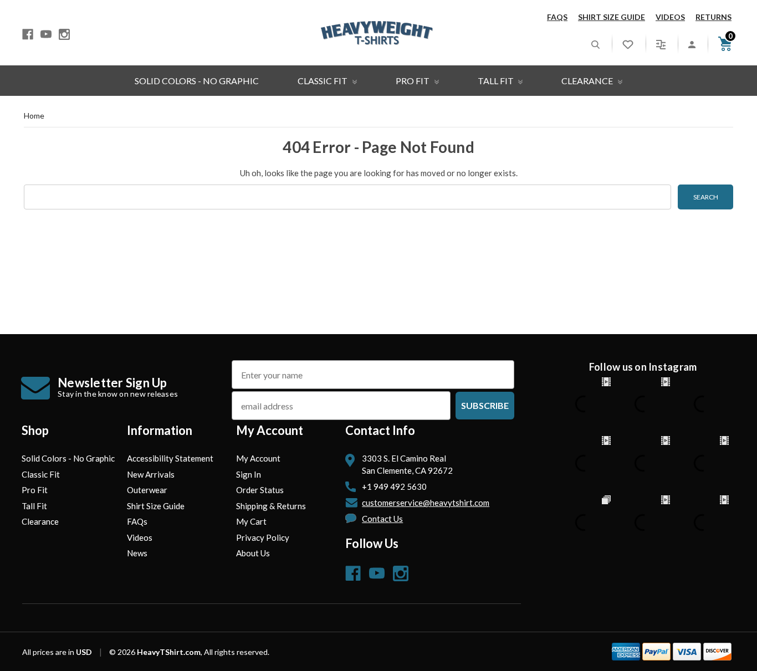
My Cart (251, 521)
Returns (713, 17)
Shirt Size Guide (611, 17)
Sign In (248, 474)
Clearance (588, 80)
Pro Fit (413, 80)
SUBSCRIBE (485, 405)
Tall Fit (496, 80)
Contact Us (382, 519)
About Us (253, 553)
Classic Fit (323, 80)
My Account (258, 458)
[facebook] (27, 34)
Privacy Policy (262, 537)
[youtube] (46, 34)
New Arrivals (151, 474)
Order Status (260, 490)
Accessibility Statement (170, 458)
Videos (670, 17)
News (137, 553)
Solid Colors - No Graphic (197, 80)
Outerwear (147, 490)
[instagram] (64, 34)
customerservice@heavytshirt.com (425, 503)
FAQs (557, 17)
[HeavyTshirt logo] (376, 33)
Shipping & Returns (271, 506)
